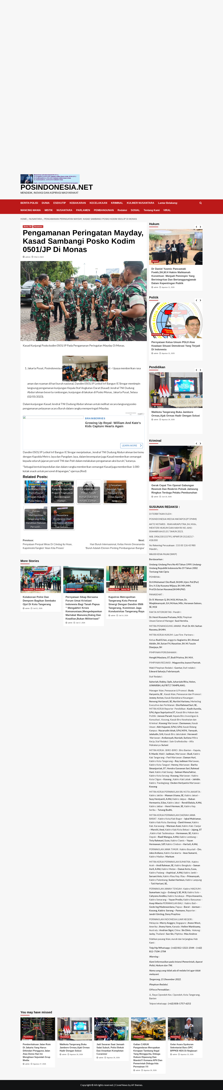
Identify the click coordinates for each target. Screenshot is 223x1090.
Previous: (47, 544)
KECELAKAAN (98, 203)
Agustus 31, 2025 (168, 353)
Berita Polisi (28, 589)
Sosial (79, 589)
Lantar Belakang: (168, 203)
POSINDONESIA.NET (56, 187)
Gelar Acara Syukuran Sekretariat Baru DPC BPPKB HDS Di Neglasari (183, 1047)
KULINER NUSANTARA (140, 203)
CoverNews (121, 1084)
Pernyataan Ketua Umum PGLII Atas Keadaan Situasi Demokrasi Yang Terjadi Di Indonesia (175, 346)
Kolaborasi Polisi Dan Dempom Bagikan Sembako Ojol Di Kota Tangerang (39, 601)
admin (27, 257)
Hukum (155, 261)
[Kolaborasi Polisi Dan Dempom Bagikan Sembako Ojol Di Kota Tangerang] (40, 579)
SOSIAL (135, 210)
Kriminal (167, 478)
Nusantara (38, 226)
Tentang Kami (152, 210)
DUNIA (46, 203)
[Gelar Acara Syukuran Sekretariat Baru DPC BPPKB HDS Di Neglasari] (185, 1028)
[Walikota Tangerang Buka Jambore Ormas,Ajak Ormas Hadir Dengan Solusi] (176, 390)
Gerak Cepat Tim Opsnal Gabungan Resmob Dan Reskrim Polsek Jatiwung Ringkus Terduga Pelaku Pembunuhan (174, 489)
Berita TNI (28, 226)
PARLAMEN (83, 210)
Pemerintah (156, 334)
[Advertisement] (111, 21)
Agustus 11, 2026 (168, 287)
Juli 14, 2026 (123, 615)
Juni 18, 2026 (167, 497)
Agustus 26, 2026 (168, 419)
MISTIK (49, 210)
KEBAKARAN (78, 203)
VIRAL (167, 210)
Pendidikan (156, 404)
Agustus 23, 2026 (187, 1054)
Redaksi (122, 210)
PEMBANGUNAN (104, 210)
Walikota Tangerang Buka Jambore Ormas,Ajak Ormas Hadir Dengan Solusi (75, 1047)
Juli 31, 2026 (37, 608)
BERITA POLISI (29, 203)
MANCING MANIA (30, 210)
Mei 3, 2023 (39, 257)
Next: (114, 544)
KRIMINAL (117, 203)
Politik (166, 334)
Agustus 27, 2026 (39, 1064)
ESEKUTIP (59, 203)
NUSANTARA (64, 210)
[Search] (201, 203)
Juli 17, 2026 (80, 623)
